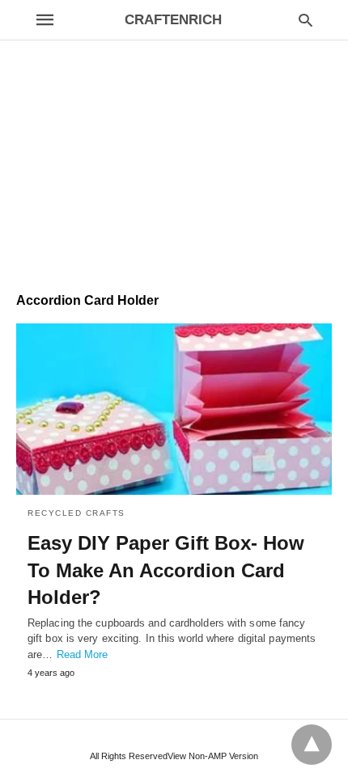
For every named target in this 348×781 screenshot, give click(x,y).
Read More (82, 654)
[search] (305, 20)
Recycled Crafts (76, 513)
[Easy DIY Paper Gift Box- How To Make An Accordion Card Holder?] (174, 409)
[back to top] (311, 744)
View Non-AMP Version (213, 756)
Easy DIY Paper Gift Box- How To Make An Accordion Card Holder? (166, 570)
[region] (174, 138)
